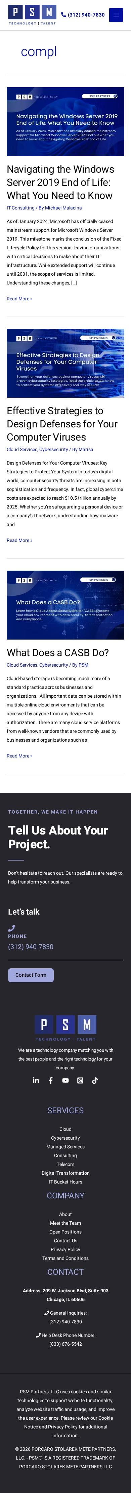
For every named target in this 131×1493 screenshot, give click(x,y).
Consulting (65, 1155)
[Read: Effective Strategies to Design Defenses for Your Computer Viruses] (65, 363)
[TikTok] (95, 1080)
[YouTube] (65, 1080)
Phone (17, 936)
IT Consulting (21, 207)
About (65, 1214)
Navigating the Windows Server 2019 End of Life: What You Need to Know (60, 182)
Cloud (65, 1129)
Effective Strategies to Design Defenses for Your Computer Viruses (62, 424)
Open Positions (65, 1232)
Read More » (20, 298)
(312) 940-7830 (86, 15)
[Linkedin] (36, 1080)
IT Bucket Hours (65, 1182)
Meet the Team (65, 1223)
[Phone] (11, 928)
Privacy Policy (65, 1249)
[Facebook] (50, 1080)
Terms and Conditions (65, 1258)
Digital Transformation (66, 1173)
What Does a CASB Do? (58, 653)
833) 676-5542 (66, 1344)
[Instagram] (80, 1080)
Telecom (65, 1164)
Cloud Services (22, 449)
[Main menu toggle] (116, 15)
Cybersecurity (53, 449)
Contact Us (65, 1240)
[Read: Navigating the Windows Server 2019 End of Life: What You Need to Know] (65, 121)
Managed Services (65, 1146)
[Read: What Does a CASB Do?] (65, 604)
